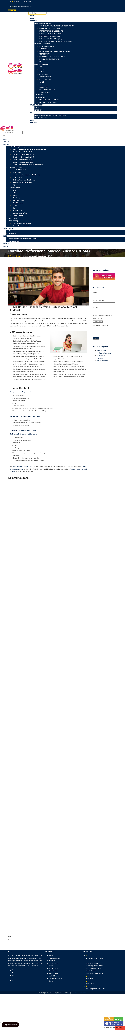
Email (95, 308)
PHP (40, 61)
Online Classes (53, 971)
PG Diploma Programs (42, 44)
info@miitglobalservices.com (22, 6)
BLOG (32, 113)
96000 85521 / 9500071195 (22, 1)
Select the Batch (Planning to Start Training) (102, 317)
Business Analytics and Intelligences (52, 56)
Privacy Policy (53, 963)
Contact (33, 123)
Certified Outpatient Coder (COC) (50, 39)
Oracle (41, 82)
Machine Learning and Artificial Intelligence (54, 51)
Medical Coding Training (42, 23)
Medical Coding (101, 350)
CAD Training (38, 95)
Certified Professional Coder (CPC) (51, 31)
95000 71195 (90, 984)
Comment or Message (100, 325)
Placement (38, 110)
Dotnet (41, 72)
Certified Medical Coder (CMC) (49, 28)
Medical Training (54, 976)
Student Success (36, 105)
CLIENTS (33, 120)
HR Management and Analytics (49, 59)
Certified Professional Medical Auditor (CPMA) (55, 41)
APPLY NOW (12, 10)
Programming (101, 355)
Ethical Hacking (44, 92)
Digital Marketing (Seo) (47, 89)
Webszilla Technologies (79, 993)
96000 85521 (90, 978)
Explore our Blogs (41, 118)
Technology (100, 358)
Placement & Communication (49, 100)
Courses (33, 21)
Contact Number (99, 300)
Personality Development (48, 102)
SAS (40, 84)
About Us (33, 18)
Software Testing (45, 77)
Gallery (37, 107)
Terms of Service (54, 958)
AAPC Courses (53, 973)
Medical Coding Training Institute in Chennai (50, 115)
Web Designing (43, 74)
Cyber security (44, 54)
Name (95, 293)
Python (41, 69)
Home (32, 16)
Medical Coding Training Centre (23, 466)
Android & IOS (43, 87)
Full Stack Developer (46, 46)
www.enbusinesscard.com (115, 1027)
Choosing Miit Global (55, 978)
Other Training (39, 97)
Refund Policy (53, 968)
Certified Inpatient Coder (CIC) (49, 36)
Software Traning (41, 64)
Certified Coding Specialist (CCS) (50, 33)
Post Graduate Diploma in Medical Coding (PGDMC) (56, 26)
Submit (96, 338)
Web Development (102, 361)
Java (40, 67)
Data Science (43, 49)
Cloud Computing (45, 79)
